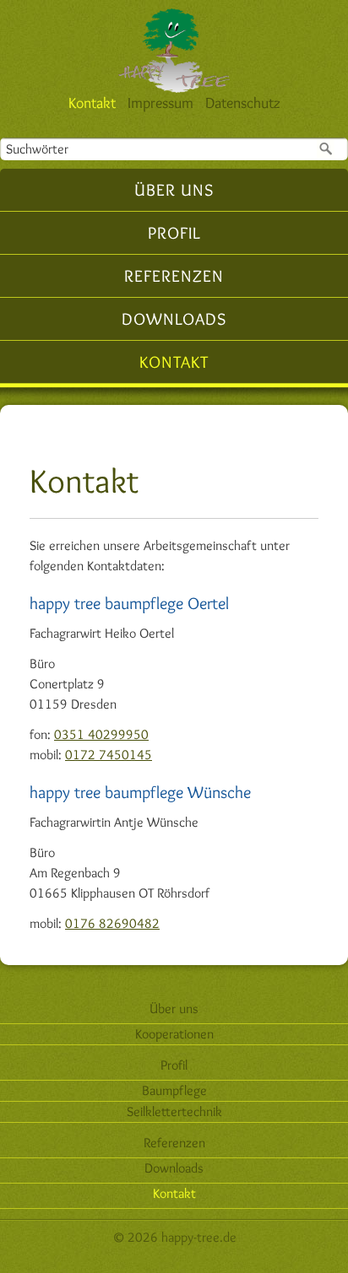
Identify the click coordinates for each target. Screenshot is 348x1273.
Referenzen (174, 276)
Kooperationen (174, 1034)
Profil (174, 233)
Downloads (174, 319)
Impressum (160, 103)
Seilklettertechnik (174, 1111)
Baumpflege (174, 1090)
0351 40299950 (101, 734)
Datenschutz (242, 103)
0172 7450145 (108, 755)
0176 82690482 (112, 923)
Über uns (174, 190)
